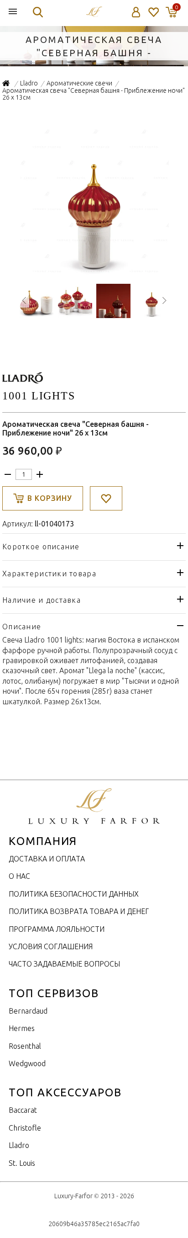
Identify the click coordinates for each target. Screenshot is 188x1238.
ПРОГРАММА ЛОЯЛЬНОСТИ (56, 929)
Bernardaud (28, 1011)
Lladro (19, 1145)
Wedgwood (27, 1063)
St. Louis (22, 1163)
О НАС (19, 876)
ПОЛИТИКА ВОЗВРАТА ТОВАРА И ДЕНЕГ (79, 911)
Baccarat (23, 1110)
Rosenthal (25, 1046)
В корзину (49, 498)
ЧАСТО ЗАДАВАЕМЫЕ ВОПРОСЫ (64, 964)
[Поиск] (38, 12)
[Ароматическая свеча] (94, 271)
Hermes (22, 1028)
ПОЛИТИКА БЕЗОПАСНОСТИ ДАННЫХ (74, 894)
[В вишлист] (106, 498)
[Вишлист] (153, 12)
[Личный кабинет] (136, 12)
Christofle (25, 1128)
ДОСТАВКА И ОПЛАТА (47, 859)
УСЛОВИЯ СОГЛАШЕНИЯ (51, 946)
